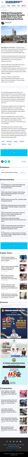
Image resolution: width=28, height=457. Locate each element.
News (8, 5)
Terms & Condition (12, 444)
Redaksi (17, 446)
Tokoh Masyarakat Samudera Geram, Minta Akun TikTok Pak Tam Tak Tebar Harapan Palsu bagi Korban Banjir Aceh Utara (9, 419)
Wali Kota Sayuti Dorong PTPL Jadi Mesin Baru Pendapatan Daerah (13, 200)
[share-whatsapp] (9, 161)
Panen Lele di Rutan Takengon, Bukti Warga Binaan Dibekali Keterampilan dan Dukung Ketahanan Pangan (13, 193)
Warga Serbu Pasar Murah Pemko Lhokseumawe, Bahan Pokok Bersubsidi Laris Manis (13, 220)
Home (2, 10)
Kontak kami (11, 446)
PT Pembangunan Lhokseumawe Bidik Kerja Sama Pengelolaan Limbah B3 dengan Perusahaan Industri (13, 186)
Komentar (24, 161)
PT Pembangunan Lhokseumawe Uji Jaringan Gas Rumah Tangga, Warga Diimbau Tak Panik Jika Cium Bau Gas (13, 234)
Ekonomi (22, 141)
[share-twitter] (5, 161)
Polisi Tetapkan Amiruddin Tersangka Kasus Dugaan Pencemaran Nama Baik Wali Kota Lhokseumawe (9, 392)
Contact (5, 444)
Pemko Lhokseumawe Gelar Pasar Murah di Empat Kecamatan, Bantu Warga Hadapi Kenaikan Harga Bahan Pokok (13, 227)
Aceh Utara (9, 141)
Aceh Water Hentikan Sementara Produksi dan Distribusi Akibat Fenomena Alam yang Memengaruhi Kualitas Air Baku (8, 410)
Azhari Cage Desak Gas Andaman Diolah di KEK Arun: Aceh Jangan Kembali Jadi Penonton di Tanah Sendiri (13, 214)
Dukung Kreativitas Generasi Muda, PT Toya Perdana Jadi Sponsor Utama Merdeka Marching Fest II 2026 (9, 401)
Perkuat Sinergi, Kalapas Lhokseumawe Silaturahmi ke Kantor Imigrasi (9, 258)
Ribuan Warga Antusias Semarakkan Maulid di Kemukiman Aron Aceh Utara (9, 277)
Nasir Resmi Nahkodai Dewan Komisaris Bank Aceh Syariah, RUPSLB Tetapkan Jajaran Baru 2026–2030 (13, 207)
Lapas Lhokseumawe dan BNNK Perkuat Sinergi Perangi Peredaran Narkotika (10, 268)
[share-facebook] (2, 161)
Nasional (24, 5)
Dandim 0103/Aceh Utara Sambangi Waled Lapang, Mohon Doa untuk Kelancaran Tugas (9, 286)
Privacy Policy (21, 444)
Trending (3, 5)
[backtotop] (14, 451)
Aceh (18, 5)
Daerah (13, 5)
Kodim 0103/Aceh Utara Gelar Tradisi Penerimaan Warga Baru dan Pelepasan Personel (9, 295)
